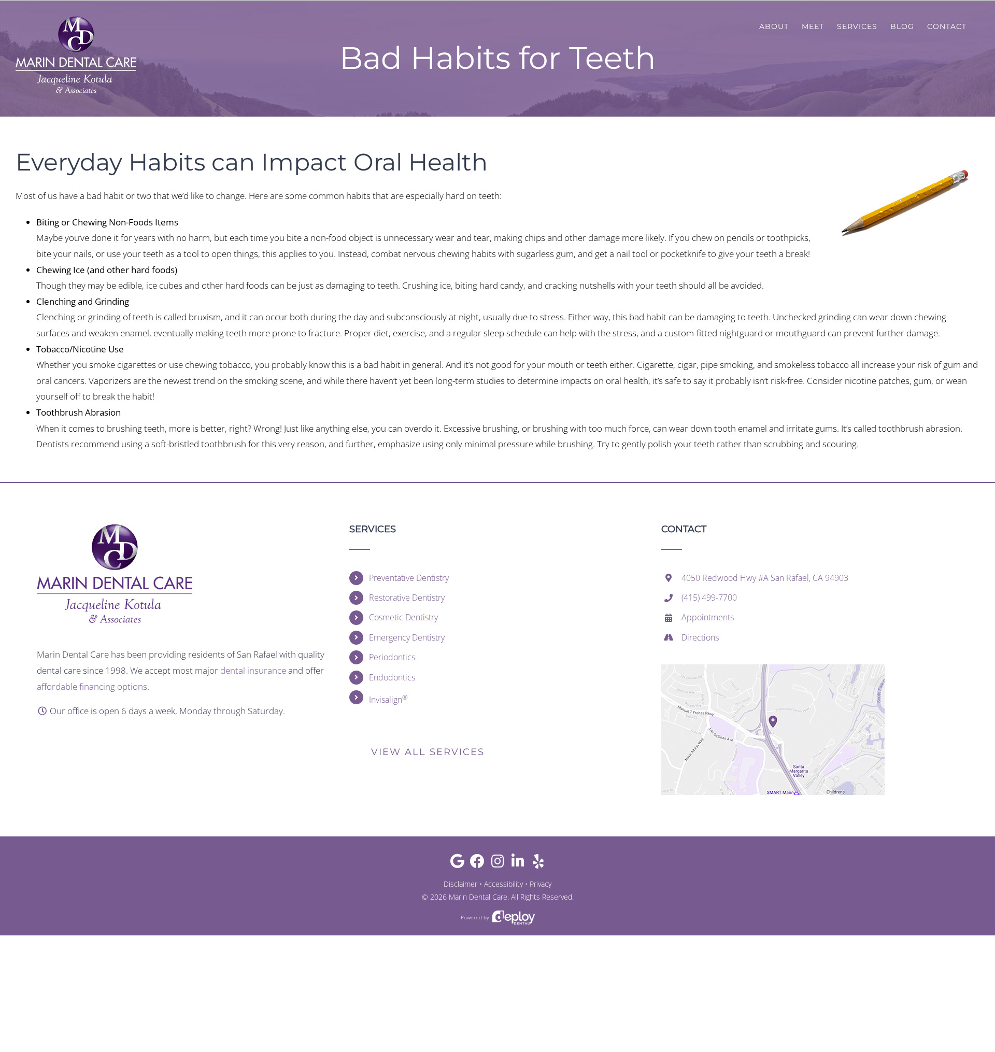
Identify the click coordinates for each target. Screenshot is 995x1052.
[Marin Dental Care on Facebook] (477, 864)
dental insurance (253, 670)
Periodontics (392, 657)
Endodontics (392, 677)
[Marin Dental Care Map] (773, 669)
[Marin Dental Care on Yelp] (538, 864)
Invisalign (388, 698)
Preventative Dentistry (409, 578)
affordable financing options (92, 686)
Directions (700, 637)
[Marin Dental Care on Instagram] (498, 864)
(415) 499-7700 (709, 597)
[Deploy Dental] (513, 917)
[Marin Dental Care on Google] (457, 864)
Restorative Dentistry (407, 597)
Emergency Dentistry (407, 637)
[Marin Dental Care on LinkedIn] (518, 864)
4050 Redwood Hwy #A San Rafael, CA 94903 (764, 578)
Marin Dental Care (478, 897)
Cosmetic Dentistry (403, 617)
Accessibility (503, 884)
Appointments (707, 617)
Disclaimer (460, 884)
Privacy (540, 884)
